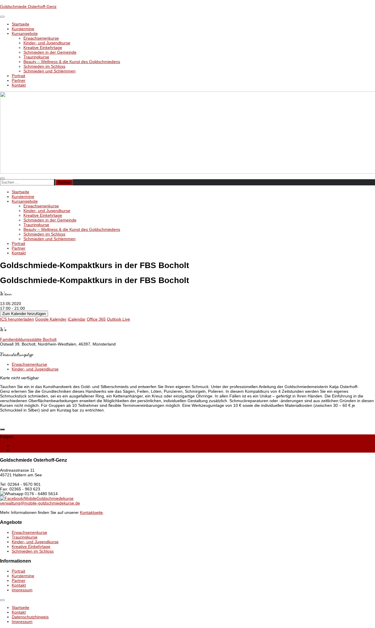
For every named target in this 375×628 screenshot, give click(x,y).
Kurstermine (23, 28)
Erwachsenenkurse (41, 38)
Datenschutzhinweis (30, 617)
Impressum (22, 590)
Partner (18, 80)
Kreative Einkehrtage (42, 47)
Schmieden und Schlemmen (49, 71)
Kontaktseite (91, 512)
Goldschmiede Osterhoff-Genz (28, 6)
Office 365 (96, 319)
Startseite (20, 24)
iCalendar (77, 319)
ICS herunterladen (17, 319)
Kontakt (19, 85)
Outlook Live (118, 319)
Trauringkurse (36, 57)
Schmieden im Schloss (44, 66)
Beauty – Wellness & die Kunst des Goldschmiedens (71, 61)
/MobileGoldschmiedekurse (48, 498)
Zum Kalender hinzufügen (24, 314)
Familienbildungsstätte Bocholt (28, 339)
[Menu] (2, 17)
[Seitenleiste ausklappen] (2, 429)
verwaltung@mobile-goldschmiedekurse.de (40, 503)
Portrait (18, 75)
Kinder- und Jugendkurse (46, 42)
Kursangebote (25, 33)
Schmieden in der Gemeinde (49, 52)
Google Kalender (51, 319)
